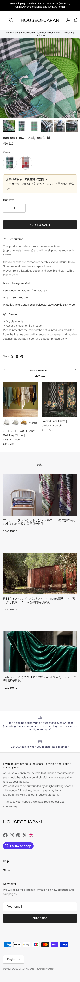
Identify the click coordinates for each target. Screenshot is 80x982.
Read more (10, 531)
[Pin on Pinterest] (21, 356)
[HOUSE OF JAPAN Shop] (40, 20)
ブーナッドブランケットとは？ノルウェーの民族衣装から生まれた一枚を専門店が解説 (39, 521)
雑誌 (40, 465)
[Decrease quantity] (6, 208)
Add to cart (40, 224)
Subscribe (40, 918)
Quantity (8, 199)
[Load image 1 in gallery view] (40, 78)
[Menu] (4, 20)
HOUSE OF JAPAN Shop (22, 969)
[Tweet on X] (12, 356)
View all (40, 376)
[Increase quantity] (22, 208)
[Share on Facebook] (17, 356)
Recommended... (40, 370)
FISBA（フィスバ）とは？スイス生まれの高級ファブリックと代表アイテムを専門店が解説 (39, 600)
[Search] (13, 20)
